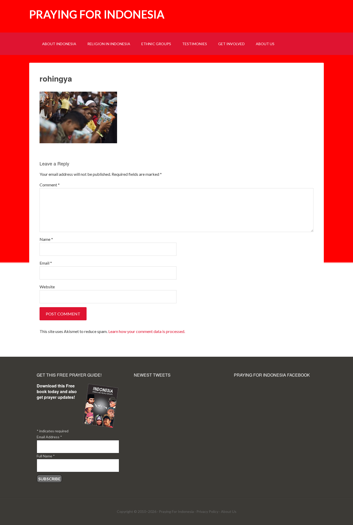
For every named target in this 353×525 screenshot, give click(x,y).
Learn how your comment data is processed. (146, 331)
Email (46, 262)
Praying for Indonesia (97, 14)
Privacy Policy (207, 511)
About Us (228, 511)
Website (47, 286)
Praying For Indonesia (176, 511)
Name (46, 239)
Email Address (49, 437)
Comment (50, 184)
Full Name (46, 456)
